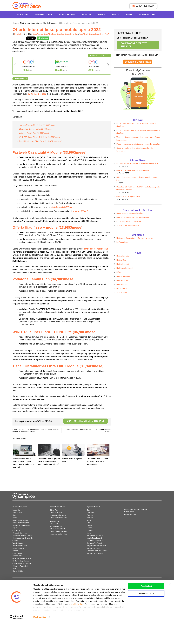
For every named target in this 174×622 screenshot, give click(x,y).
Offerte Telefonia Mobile (20, 520)
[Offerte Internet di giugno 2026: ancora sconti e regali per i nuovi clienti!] (49, 450)
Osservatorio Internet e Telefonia (135, 509)
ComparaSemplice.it (19, 507)
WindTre (90, 518)
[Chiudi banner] (170, 583)
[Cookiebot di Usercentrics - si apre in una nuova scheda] (16, 617)
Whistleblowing (17, 543)
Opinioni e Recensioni (20, 566)
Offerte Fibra (54, 510)
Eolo (88, 523)
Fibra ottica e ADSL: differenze (128, 221)
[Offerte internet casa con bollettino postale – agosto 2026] (98, 450)
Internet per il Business (58, 515)
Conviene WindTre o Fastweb (97, 551)
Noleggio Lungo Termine (21, 525)
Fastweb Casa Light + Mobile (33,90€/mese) (37, 125)
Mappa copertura (130, 514)
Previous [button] (15, 65)
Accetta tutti (146, 586)
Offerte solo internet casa (58, 518)
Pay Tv (14, 528)
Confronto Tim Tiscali (94, 543)
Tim (88, 510)
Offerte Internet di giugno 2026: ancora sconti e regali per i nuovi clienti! (49, 461)
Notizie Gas (121, 260)
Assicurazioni (67, 14)
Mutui (129, 14)
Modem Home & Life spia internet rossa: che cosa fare (138, 144)
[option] (29, 65)
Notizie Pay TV (122, 280)
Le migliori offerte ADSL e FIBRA (59, 421)
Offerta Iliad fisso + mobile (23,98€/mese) (35, 129)
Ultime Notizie (147, 14)
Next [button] (108, 65)
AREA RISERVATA (145, 6)
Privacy (15, 551)
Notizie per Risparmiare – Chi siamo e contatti (134, 238)
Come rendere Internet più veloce (130, 213)
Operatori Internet (93, 507)
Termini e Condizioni (19, 546)
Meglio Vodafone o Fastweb (96, 546)
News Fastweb (38, 34)
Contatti (15, 540)
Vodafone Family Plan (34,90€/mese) (34, 133)
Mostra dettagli (40, 617)
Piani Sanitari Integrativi (20, 523)
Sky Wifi (89, 528)
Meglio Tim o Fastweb (94, 538)
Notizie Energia (122, 256)
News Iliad (60, 34)
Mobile (101, 14)
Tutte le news (121, 292)
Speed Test (54, 524)
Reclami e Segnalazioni (20, 561)
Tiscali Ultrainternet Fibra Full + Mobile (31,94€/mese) (40, 141)
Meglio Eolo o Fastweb (95, 553)
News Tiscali (83, 34)
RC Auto (119, 272)
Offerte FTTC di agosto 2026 (128, 196)
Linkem (89, 525)
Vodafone (90, 513)
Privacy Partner (17, 556)
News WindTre (105, 34)
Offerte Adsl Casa (56, 513)
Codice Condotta (18, 548)
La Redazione (122, 242)
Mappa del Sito (17, 571)
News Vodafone (94, 34)
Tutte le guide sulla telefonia (127, 225)
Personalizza (145, 593)
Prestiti (86, 14)
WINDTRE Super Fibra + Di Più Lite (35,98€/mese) (39, 137)
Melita (89, 533)
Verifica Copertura (56, 526)
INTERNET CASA (43, 14)
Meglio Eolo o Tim (93, 548)
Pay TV (115, 14)
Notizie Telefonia (123, 276)
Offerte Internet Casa (57, 507)
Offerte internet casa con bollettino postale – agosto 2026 (97, 461)
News (14, 568)
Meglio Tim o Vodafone (95, 535)
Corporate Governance (20, 533)
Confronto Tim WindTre (95, 540)
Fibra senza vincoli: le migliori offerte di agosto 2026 (137, 163)
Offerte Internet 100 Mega (58, 529)
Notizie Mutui (121, 284)
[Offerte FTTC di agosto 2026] (73, 450)
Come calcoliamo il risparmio (22, 538)
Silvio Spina (18, 34)
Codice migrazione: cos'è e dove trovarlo (132, 217)
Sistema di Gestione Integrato (22, 535)
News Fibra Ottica (50, 34)
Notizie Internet (122, 264)
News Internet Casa (71, 34)
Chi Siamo (16, 530)
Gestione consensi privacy (21, 558)
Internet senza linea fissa (58, 534)
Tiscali (89, 520)
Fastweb (90, 515)
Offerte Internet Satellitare (58, 531)
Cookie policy (17, 553)
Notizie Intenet (129, 512)
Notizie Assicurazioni (124, 268)
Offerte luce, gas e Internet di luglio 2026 (132, 170)
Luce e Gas (22, 14)
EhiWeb (89, 530)
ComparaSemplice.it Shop (21, 563)
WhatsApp (44, 38)
